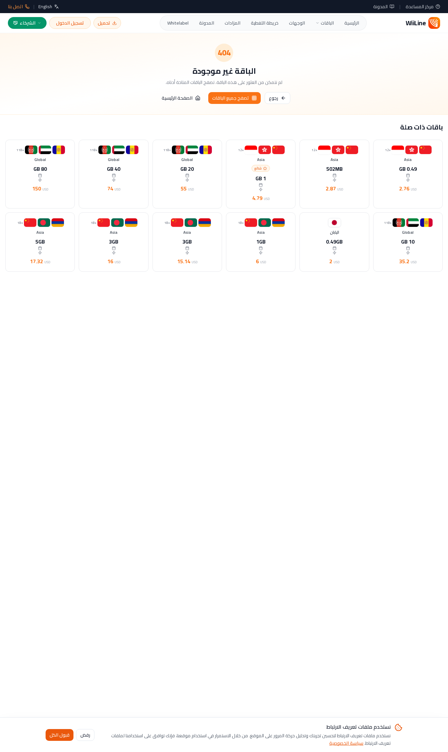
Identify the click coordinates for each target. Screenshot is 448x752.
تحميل (104, 23)
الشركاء (27, 23)
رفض (85, 734)
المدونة (380, 6)
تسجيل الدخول (70, 23)
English (45, 6)
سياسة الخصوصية (346, 743)
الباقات (327, 23)
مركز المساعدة (420, 6)
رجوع (273, 98)
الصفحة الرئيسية (177, 98)
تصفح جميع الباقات (230, 98)
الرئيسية (351, 23)
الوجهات (297, 23)
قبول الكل (60, 734)
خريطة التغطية (264, 23)
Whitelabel (178, 23)
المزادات (232, 23)
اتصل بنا (15, 6)
